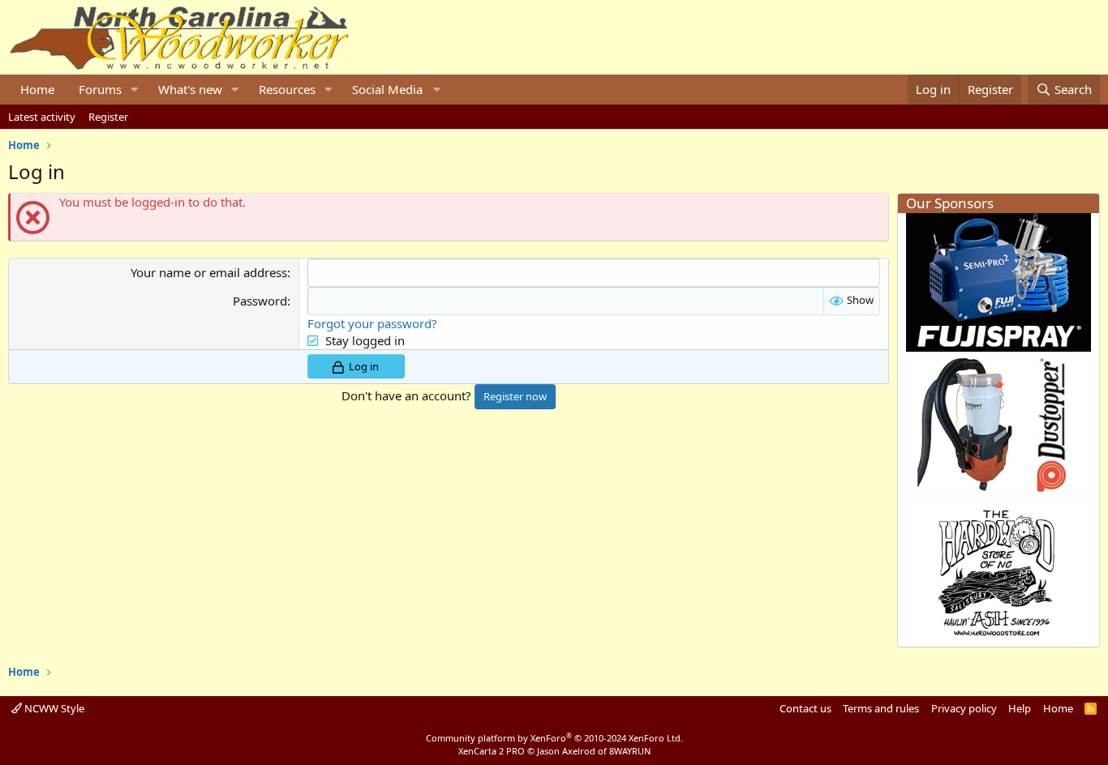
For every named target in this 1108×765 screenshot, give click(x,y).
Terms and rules (881, 708)
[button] (134, 90)
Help (1019, 708)
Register (108, 116)
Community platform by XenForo (554, 738)
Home (37, 89)
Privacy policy (964, 708)
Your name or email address (209, 272)
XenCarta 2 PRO (491, 751)
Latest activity (41, 116)
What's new (190, 89)
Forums (100, 89)
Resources (287, 89)
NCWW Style (53, 708)
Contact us (805, 708)
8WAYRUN (630, 751)
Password (260, 301)
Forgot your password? (372, 323)
